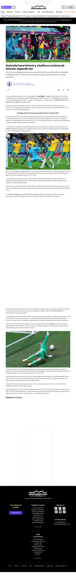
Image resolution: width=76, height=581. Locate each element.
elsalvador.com (66, 20)
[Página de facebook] (55, 509)
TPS (22, 16)
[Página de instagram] (63, 509)
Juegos (28, 16)
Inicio (3, 12)
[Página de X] (59, 509)
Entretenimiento (48, 12)
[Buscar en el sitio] (14, 7)
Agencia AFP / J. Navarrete (23, 83)
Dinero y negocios (29, 12)
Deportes (59, 12)
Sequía (3, 16)
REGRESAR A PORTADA (14, 397)
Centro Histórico (66, 16)
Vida (38, 12)
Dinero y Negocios (61, 566)
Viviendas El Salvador (53, 16)
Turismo (17, 12)
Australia (41, 96)
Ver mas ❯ (37, 527)
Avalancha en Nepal (13, 16)
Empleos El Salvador (38, 16)
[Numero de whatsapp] (56, 513)
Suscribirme (16, 513)
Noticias (10, 12)
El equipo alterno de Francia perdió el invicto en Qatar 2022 (38, 113)
